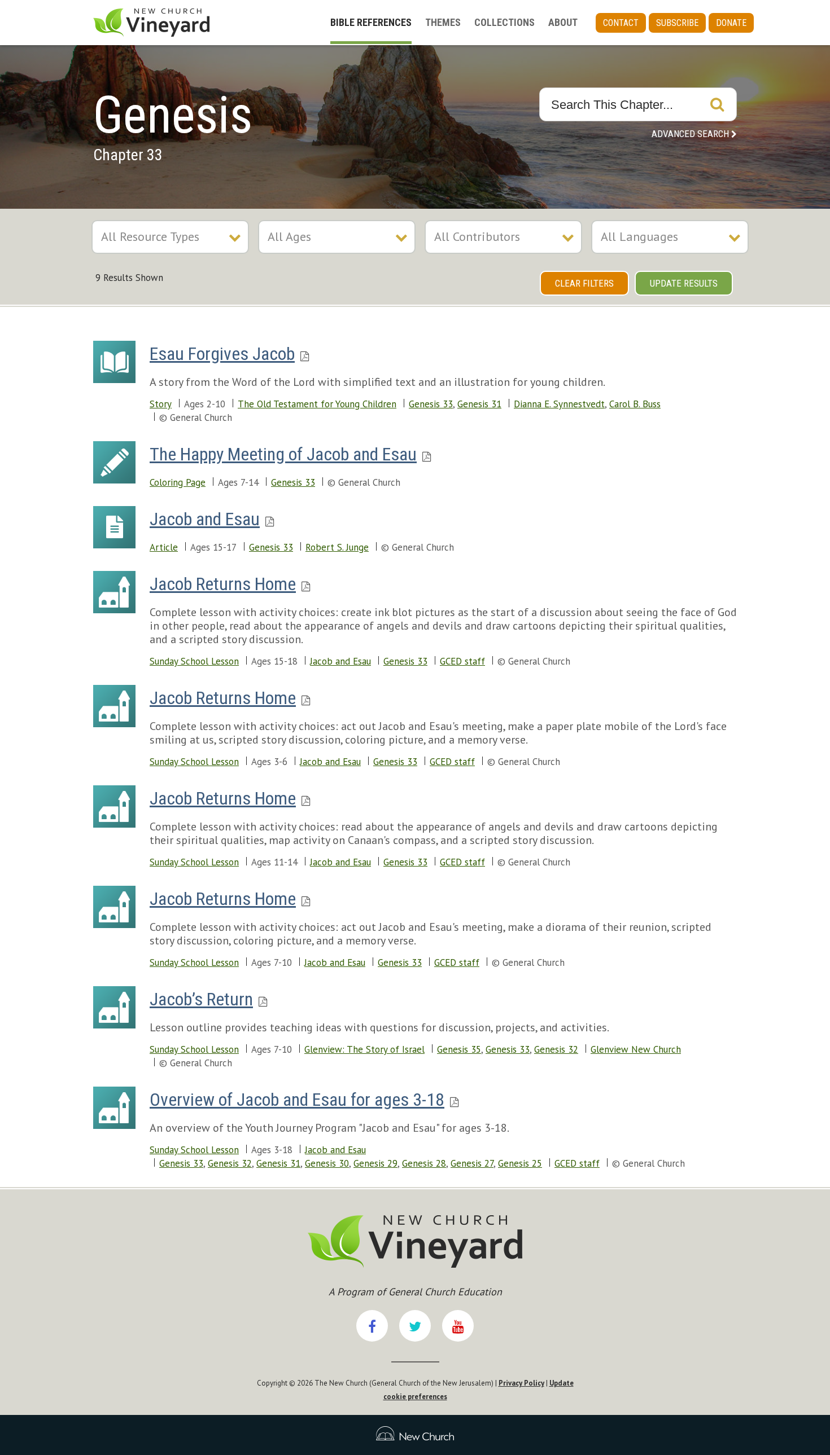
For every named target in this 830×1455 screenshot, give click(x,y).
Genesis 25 (520, 1163)
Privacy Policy (521, 1383)
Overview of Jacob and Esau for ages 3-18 (297, 1099)
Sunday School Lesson (194, 661)
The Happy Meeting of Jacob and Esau (283, 454)
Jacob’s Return (201, 999)
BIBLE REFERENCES (371, 22)
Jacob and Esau (205, 519)
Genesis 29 (375, 1163)
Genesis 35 (459, 1049)
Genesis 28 (424, 1163)
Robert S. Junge (337, 547)
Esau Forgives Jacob (222, 353)
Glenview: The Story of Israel (364, 1049)
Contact (621, 22)
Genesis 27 (472, 1163)
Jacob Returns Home (223, 584)
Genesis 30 (327, 1163)
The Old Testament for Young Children (317, 404)
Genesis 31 (479, 404)
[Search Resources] (717, 104)
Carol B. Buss (635, 404)
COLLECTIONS (504, 22)
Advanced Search (690, 133)
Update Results (684, 283)
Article (164, 547)
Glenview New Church (636, 1049)
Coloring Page (178, 482)
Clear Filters (584, 283)
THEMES (443, 22)
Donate (731, 22)
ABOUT (563, 22)
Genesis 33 (431, 404)
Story (161, 404)
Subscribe (677, 22)
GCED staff (462, 661)
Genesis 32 (556, 1049)
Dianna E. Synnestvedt (559, 404)
